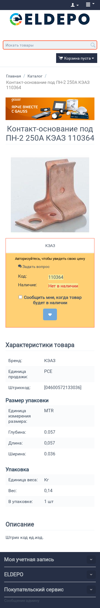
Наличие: (27, 284)
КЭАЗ (50, 245)
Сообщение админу (21, 600)
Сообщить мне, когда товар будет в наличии (53, 300)
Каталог (35, 76)
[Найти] (93, 45)
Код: (22, 276)
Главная (13, 76)
